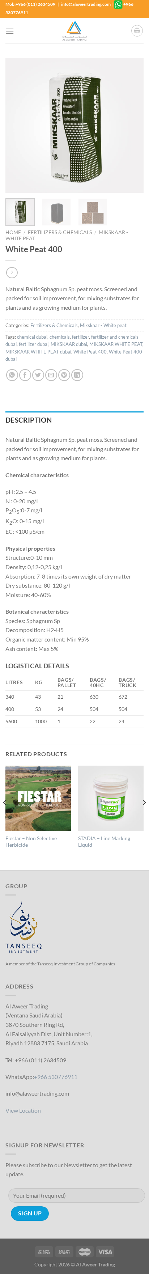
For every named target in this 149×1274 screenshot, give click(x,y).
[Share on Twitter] (38, 375)
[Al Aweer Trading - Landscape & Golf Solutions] (74, 30)
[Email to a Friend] (51, 375)
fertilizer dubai (33, 344)
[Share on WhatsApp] (12, 375)
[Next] (131, 125)
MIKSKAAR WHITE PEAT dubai (38, 352)
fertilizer (80, 337)
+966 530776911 (55, 1076)
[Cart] (137, 31)
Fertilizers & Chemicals (60, 232)
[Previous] (17, 125)
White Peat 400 (90, 352)
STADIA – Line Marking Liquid (104, 841)
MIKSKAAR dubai (69, 344)
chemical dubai (32, 337)
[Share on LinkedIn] (77, 375)
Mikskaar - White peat (103, 325)
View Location (23, 1110)
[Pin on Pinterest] (64, 375)
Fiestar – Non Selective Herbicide (31, 841)
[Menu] (9, 31)
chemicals (60, 337)
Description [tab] (28, 420)
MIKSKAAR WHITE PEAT (115, 344)
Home (13, 232)
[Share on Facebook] (25, 375)
